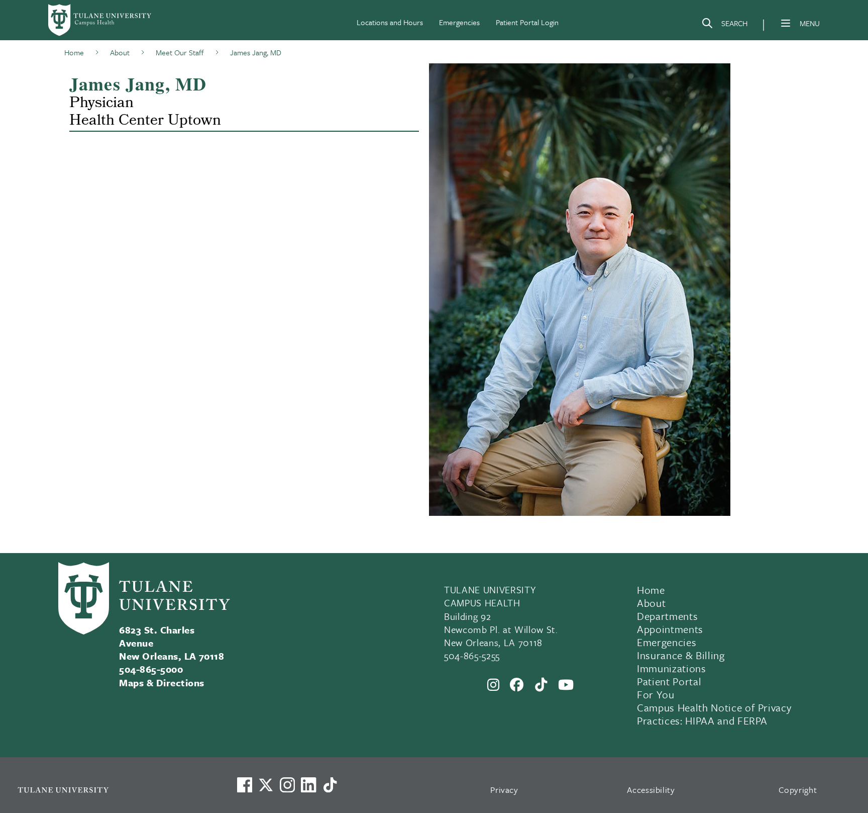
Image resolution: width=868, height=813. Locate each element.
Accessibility (651, 789)
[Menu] (786, 23)
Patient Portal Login (527, 22)
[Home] (100, 20)
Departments (667, 615)
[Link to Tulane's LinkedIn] (308, 784)
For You (656, 694)
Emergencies (459, 22)
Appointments (670, 629)
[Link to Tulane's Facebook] (287, 784)
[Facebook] (517, 684)
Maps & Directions (161, 682)
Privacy (504, 789)
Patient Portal (669, 681)
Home (651, 589)
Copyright (798, 789)
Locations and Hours (390, 22)
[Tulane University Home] (114, 789)
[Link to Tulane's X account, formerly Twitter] (265, 784)
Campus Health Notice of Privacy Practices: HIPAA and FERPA (714, 714)
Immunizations (671, 668)
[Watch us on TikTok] (330, 784)
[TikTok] (541, 684)
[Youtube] (566, 684)
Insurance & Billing (681, 655)
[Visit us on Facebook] (244, 784)
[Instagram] (493, 684)
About (651, 602)
